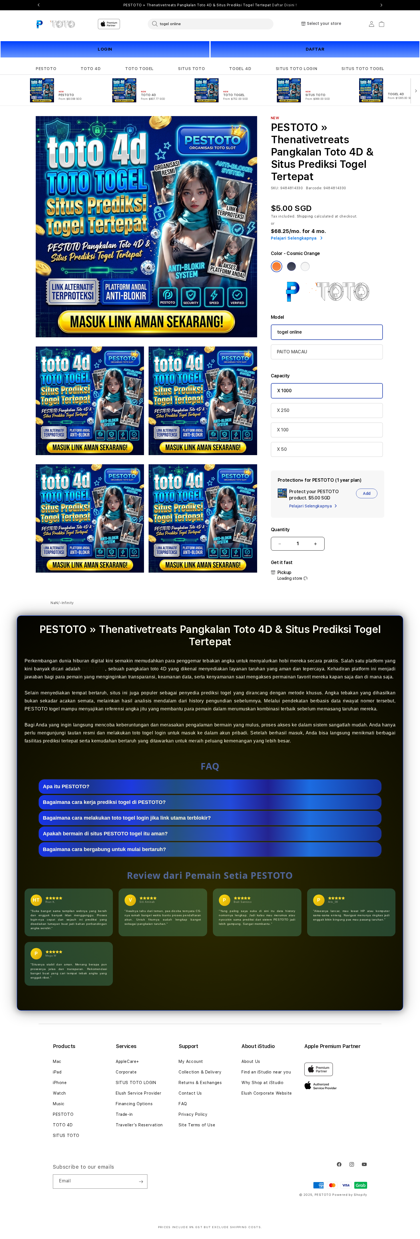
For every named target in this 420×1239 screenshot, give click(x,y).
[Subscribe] (141, 1181)
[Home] (55, 24)
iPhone (60, 1082)
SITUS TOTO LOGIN (296, 68)
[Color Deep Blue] (291, 266)
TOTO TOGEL (139, 68)
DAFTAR (315, 49)
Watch (59, 1093)
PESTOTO (46, 68)
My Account (191, 1061)
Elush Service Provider (138, 1093)
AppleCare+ (127, 1061)
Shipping (305, 216)
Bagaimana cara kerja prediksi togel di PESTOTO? (104, 802)
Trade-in (124, 1114)
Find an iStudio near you (266, 1072)
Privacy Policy (193, 1114)
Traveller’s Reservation (139, 1125)
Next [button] (381, 5)
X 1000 (284, 390)
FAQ (183, 1103)
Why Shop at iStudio (262, 1082)
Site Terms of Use (197, 1125)
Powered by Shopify (349, 1195)
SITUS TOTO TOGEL (362, 68)
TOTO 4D (91, 68)
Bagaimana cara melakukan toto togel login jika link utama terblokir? (127, 818)
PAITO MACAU (292, 351)
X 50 (282, 449)
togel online (289, 332)
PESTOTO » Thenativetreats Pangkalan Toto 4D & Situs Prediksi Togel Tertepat (210, 5)
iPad (57, 1072)
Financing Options (134, 1103)
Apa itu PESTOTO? (66, 786)
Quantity (280, 529)
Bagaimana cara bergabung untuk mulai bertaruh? (104, 849)
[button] (46, 68)
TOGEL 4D (240, 68)
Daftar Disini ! (284, 5)
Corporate (126, 1072)
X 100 (283, 430)
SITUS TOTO (191, 68)
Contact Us (190, 1093)
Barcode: (314, 188)
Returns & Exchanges (200, 1082)
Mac (57, 1061)
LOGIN (105, 49)
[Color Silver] (305, 266)
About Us (250, 1061)
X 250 (283, 410)
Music (59, 1103)
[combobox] (210, 24)
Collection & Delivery (200, 1072)
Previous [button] (38, 5)
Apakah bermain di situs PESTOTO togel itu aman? (105, 833)
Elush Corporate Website (266, 1093)
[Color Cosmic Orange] (276, 266)
